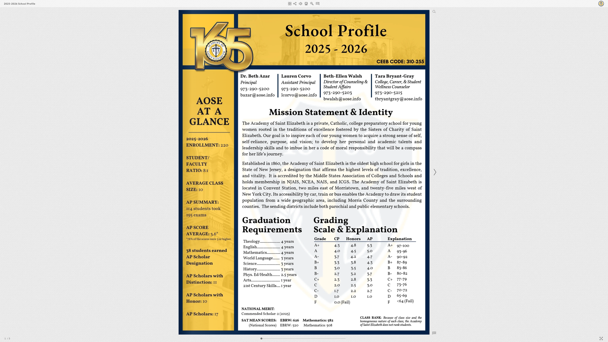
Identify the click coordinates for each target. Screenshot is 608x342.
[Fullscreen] (601, 338)
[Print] (306, 3)
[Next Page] (434, 172)
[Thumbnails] (290, 3)
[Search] (434, 11)
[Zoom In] (312, 3)
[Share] (295, 3)
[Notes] (317, 3)
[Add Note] (434, 333)
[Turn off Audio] (300, 3)
